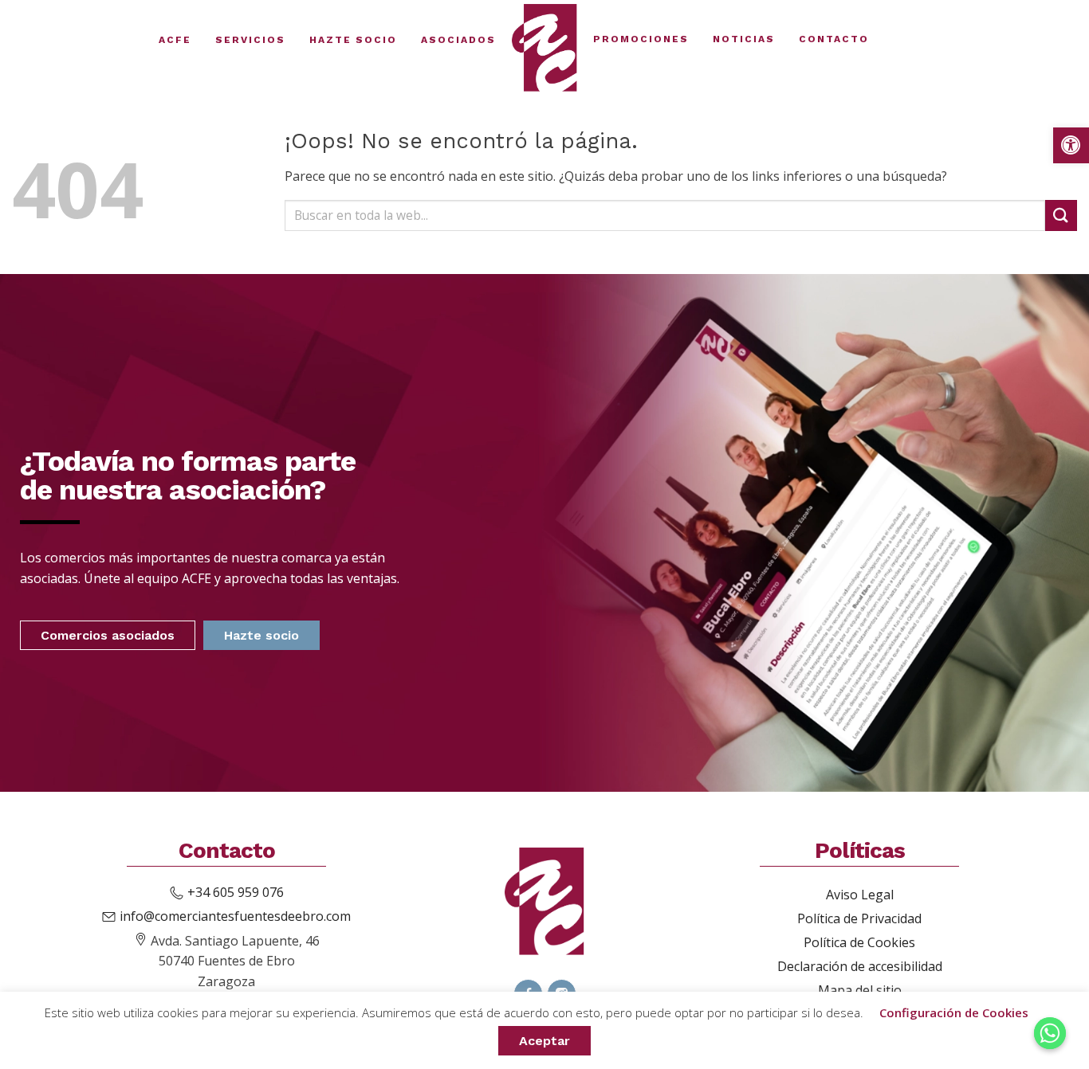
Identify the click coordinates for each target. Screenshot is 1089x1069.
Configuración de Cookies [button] (953, 1012)
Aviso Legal (860, 894)
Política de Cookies (859, 942)
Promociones (641, 39)
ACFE (175, 39)
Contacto (834, 39)
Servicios (250, 39)
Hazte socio (353, 39)
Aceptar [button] (544, 1040)
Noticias (744, 39)
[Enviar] (1061, 215)
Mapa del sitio (860, 990)
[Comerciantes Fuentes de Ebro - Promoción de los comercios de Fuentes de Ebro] (544, 48)
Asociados (458, 39)
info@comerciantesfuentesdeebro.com (235, 916)
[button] (1071, 145)
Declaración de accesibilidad (859, 966)
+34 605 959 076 (235, 892)
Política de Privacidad (859, 918)
